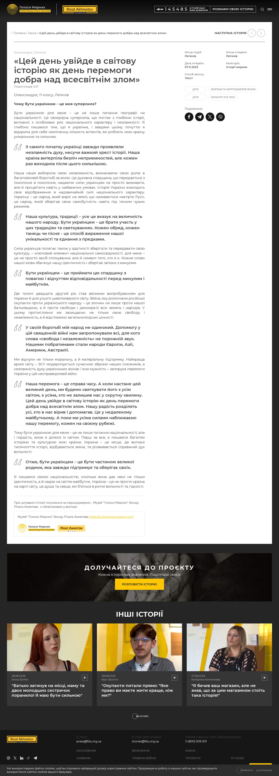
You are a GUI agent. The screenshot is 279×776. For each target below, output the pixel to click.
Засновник (86, 750)
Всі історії (142, 716)
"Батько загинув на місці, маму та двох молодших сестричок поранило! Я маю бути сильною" (48, 690)
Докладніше (264, 770)
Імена (190, 750)
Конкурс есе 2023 (223, 97)
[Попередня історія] (252, 33)
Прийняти (246, 770)
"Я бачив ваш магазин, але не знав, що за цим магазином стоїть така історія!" (228, 690)
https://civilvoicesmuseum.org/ (111, 516)
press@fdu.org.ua (88, 741)
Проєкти (193, 758)
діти (195, 89)
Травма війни (144, 758)
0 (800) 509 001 (196, 741)
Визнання (141, 750)
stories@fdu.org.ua (145, 741)
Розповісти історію (139, 584)
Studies (237, 758)
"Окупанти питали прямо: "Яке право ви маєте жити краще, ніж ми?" (137, 690)
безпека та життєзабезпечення (233, 89)
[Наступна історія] (261, 33)
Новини (83, 758)
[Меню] (269, 9)
